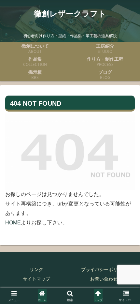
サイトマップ (36, 278)
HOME (13, 222)
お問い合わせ (104, 278)
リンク (36, 269)
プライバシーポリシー (104, 269)
